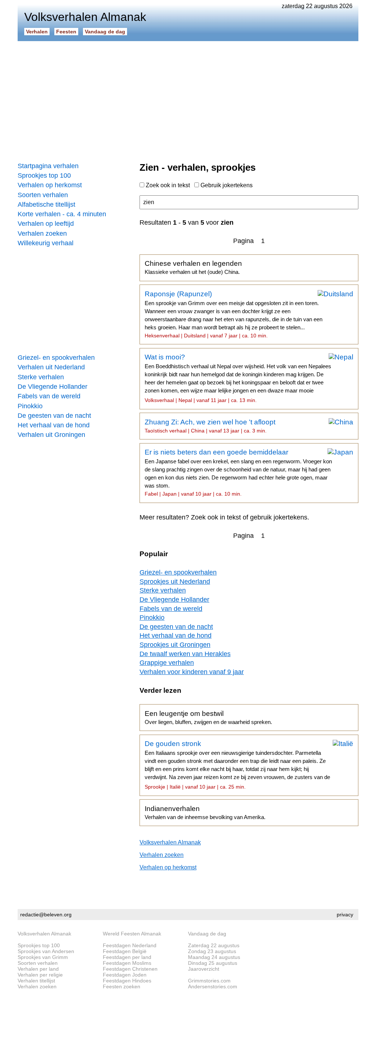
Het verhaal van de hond (54, 425)
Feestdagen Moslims (127, 963)
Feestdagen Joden (125, 975)
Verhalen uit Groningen (51, 434)
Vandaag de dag (105, 32)
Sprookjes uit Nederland (175, 581)
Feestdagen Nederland (129, 945)
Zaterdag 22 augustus (213, 945)
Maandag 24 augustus (214, 957)
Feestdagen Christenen (130, 969)
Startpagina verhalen (48, 166)
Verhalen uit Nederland (51, 367)
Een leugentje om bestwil (208, 717)
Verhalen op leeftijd (46, 223)
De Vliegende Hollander (52, 386)
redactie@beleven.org (46, 914)
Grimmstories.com (209, 981)
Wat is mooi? (238, 378)
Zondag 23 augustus (212, 951)
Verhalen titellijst (36, 981)
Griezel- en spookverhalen (56, 357)
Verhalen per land (38, 969)
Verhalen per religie (40, 975)
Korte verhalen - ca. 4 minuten (62, 214)
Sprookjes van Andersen (46, 951)
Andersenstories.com (212, 986)
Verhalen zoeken (42, 233)
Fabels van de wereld (49, 396)
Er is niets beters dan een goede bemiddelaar (238, 472)
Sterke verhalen (41, 377)
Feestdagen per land (127, 957)
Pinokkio (30, 406)
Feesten (66, 32)
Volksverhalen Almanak (170, 842)
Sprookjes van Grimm (43, 957)
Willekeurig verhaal (45, 243)
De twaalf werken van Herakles (185, 654)
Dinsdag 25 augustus (212, 963)
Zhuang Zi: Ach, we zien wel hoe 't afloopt (210, 426)
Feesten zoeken (121, 986)
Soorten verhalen (43, 195)
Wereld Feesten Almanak (132, 934)
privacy (345, 914)
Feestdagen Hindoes (127, 981)
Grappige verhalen (167, 662)
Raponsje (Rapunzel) (233, 314)
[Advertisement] (188, 99)
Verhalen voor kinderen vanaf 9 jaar (192, 672)
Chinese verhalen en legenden (193, 267)
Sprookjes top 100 (44, 175)
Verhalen (37, 32)
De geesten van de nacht (54, 415)
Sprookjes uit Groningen (175, 644)
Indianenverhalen (205, 812)
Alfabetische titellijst (46, 204)
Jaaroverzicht (203, 969)
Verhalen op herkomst (50, 185)
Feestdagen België (125, 951)
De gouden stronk (237, 765)
